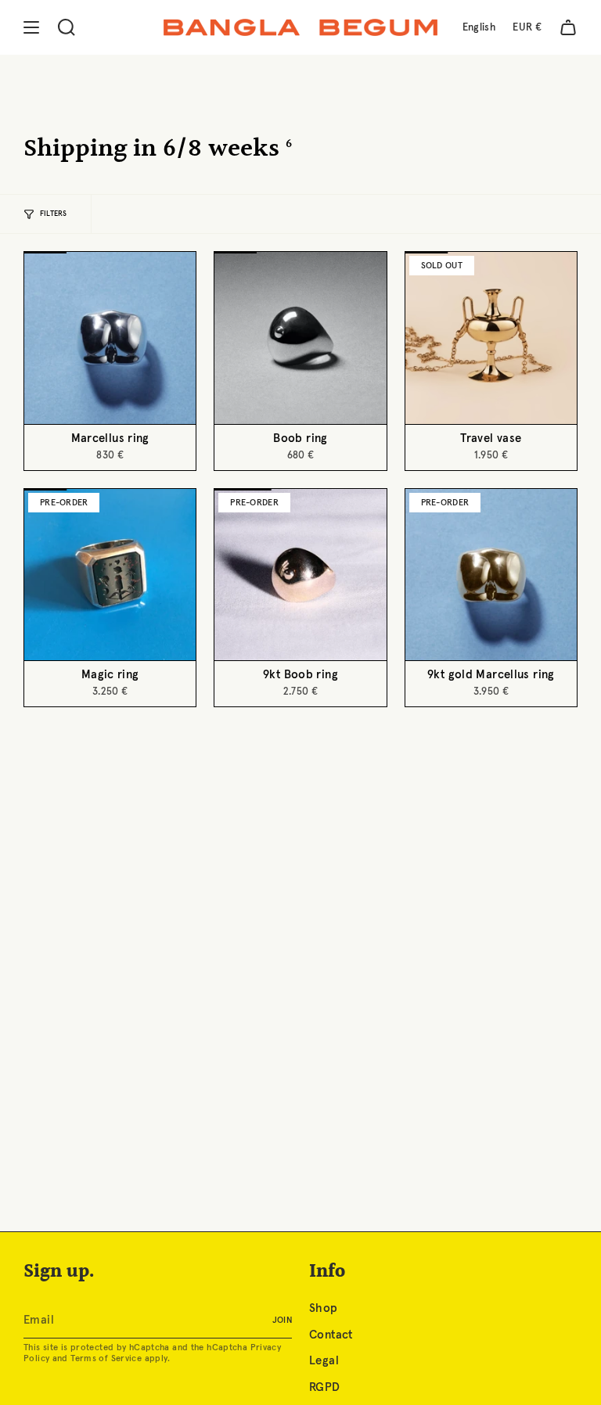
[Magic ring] (110, 574)
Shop (323, 1308)
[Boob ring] (300, 337)
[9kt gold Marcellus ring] (491, 574)
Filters (53, 213)
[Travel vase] (491, 337)
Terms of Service (106, 1358)
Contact (331, 1335)
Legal (324, 1361)
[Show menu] (31, 27)
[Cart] (568, 27)
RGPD (324, 1387)
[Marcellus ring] (110, 337)
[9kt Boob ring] (300, 574)
